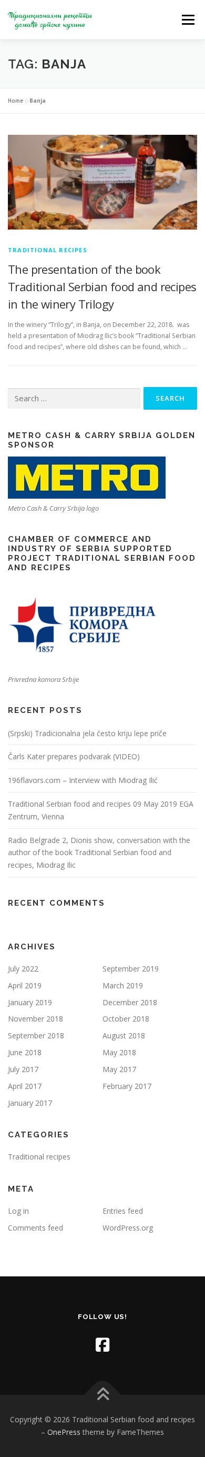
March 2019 (122, 985)
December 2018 (129, 1002)
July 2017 (23, 1069)
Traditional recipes (47, 250)
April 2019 (25, 985)
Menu (187, 19)
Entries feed (122, 1211)
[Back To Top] (102, 1395)
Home (15, 100)
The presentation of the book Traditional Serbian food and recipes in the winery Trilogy (102, 286)
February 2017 (126, 1086)
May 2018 (119, 1052)
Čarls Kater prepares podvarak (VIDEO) (74, 756)
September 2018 (36, 1035)
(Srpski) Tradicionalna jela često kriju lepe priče (87, 733)
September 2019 (130, 969)
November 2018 (35, 1019)
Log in (18, 1211)
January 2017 (30, 1103)
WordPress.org (127, 1228)
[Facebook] (102, 1344)
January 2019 (30, 1002)
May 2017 (119, 1069)
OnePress (63, 1432)
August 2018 (123, 1035)
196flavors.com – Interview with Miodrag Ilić (83, 780)
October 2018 (125, 1019)
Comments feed (35, 1228)
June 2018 (25, 1052)
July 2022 (23, 969)
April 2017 (25, 1086)
